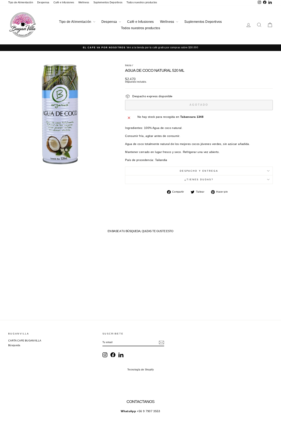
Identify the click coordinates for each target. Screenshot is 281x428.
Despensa (43, 2)
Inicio (128, 65)
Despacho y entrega (199, 171)
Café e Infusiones (63, 2)
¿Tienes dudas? (199, 179)
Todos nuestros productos (142, 2)
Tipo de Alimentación (20, 2)
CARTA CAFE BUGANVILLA (24, 340)
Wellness (83, 2)
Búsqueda (14, 345)
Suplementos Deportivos (108, 2)
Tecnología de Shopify (140, 369)
